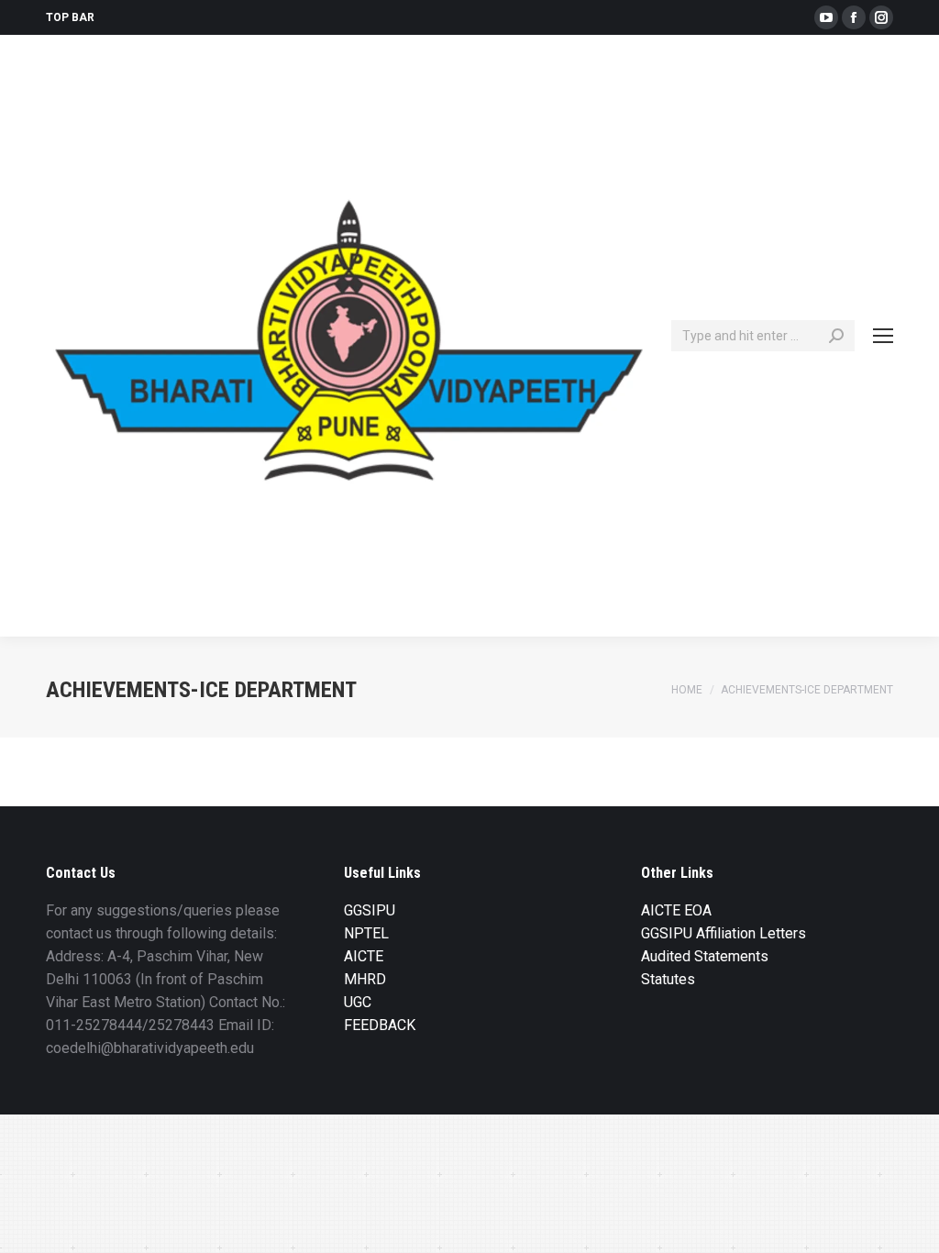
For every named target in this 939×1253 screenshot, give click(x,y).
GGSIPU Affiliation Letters (723, 933)
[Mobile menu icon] (883, 336)
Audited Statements (704, 956)
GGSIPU (369, 910)
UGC (357, 1002)
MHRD (365, 979)
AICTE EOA (676, 910)
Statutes (668, 979)
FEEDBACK (379, 1025)
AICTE (363, 956)
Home (686, 689)
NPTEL (366, 933)
